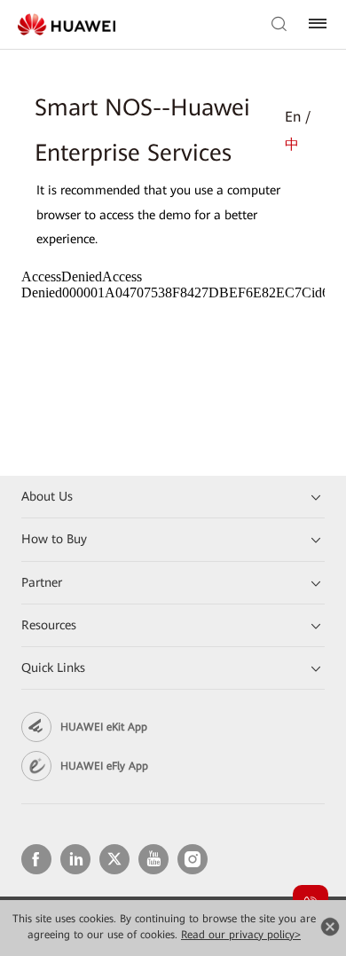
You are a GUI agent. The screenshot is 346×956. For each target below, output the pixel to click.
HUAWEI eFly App (104, 766)
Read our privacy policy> (241, 934)
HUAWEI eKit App (103, 727)
